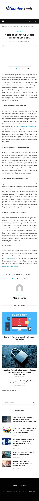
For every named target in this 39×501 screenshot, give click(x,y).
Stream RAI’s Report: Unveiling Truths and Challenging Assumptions (19, 382)
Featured (20, 31)
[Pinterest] (22, 68)
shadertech (31, 491)
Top (20, 497)
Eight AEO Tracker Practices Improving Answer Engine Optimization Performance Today (25, 419)
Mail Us (23, 486)
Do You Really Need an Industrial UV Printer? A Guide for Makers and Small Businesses (24, 430)
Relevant (29, 274)
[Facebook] (11, 68)
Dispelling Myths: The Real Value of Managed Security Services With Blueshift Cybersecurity (20, 372)
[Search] (35, 21)
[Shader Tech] (19, 9)
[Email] (28, 68)
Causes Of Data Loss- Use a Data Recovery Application (19, 338)
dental (8, 274)
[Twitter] (17, 68)
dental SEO (10, 258)
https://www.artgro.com (10, 266)
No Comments (25, 41)
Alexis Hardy (19, 297)
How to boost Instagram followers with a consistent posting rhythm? (22, 463)
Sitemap (16, 486)
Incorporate (18, 274)
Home (4, 26)
